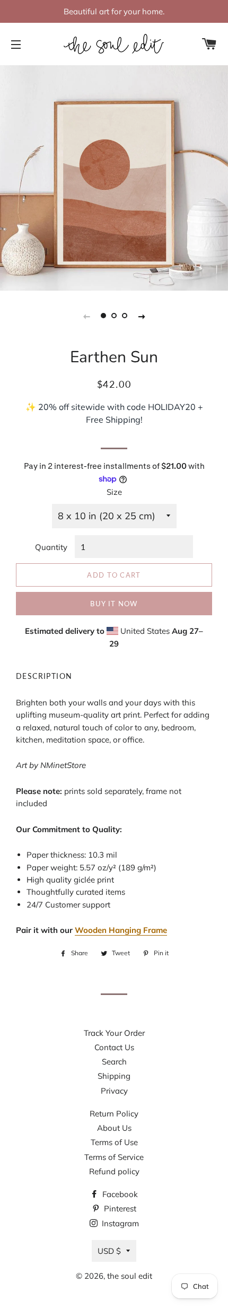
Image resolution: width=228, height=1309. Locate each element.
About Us (114, 1128)
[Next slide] (141, 315)
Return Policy (114, 1114)
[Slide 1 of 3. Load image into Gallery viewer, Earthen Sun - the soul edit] (103, 315)
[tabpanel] (114, 177)
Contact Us (114, 1047)
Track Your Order (114, 1033)
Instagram (119, 1223)
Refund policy (114, 1171)
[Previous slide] (86, 315)
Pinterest (119, 1208)
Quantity (51, 547)
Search (114, 1062)
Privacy (114, 1091)
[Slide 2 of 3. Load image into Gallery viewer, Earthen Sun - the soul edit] (114, 315)
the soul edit (129, 1276)
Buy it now (113, 603)
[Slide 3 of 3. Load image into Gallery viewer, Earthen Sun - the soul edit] (124, 315)
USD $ (109, 1251)
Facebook (119, 1194)
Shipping (114, 1076)
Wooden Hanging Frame (121, 930)
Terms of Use (114, 1142)
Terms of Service (114, 1157)
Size (114, 492)
